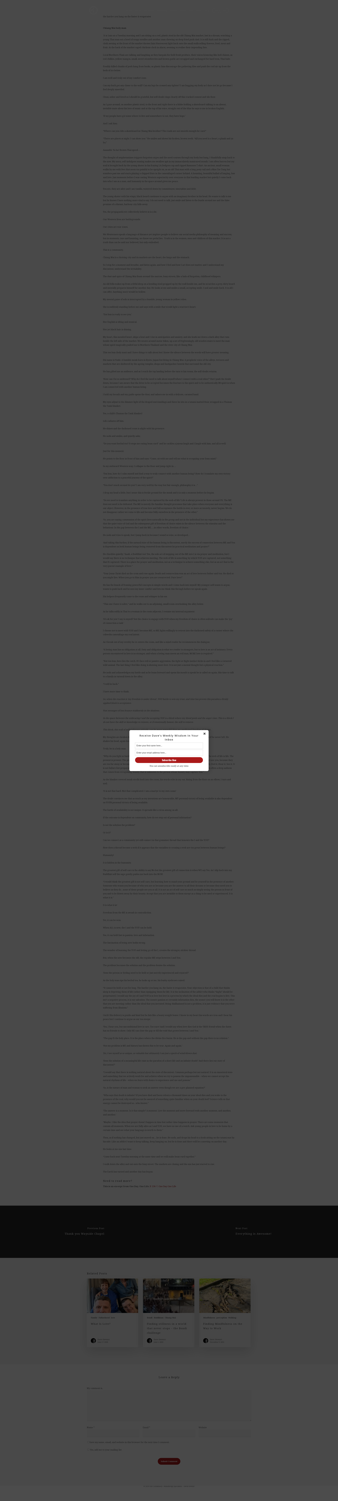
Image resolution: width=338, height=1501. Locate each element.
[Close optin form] (205, 734)
